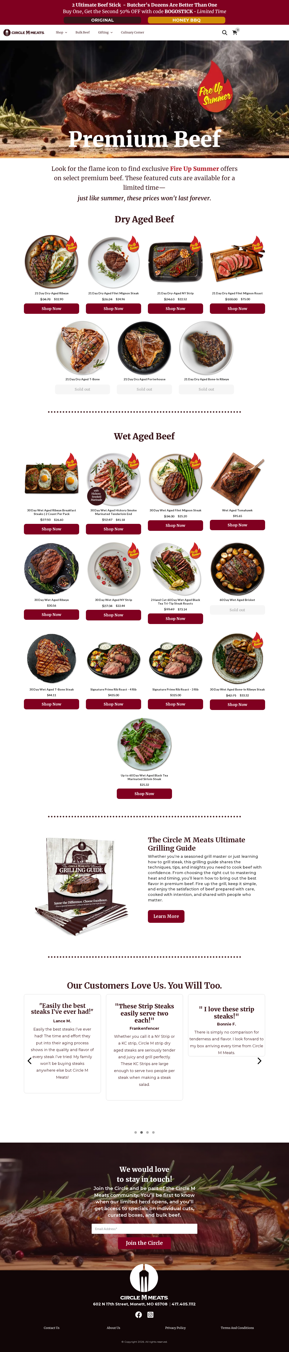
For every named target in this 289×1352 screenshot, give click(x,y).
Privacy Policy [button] (175, 1328)
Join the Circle (144, 1243)
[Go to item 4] (141, 1132)
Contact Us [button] (51, 1328)
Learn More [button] (166, 916)
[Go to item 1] (135, 1132)
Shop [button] (59, 32)
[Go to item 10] (153, 1132)
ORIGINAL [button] (102, 20)
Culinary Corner (132, 32)
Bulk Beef (83, 32)
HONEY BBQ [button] (186, 20)
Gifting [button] (103, 32)
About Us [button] (113, 1328)
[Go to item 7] (147, 1132)
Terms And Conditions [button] (237, 1328)
